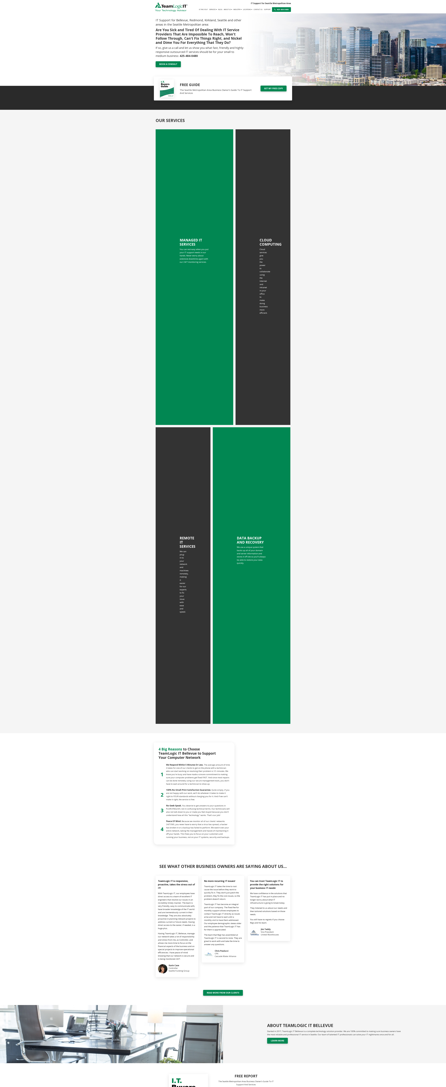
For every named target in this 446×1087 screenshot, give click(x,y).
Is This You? (203, 9)
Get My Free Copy (273, 88)
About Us (227, 9)
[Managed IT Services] (194, 277)
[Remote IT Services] (183, 575)
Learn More (277, 1040)
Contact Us (258, 9)
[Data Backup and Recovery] (251, 575)
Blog (220, 9)
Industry (237, 9)
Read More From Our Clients (223, 992)
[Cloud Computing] (263, 277)
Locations (247, 9)
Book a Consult (168, 64)
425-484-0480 (282, 9)
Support (267, 9)
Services (212, 9)
